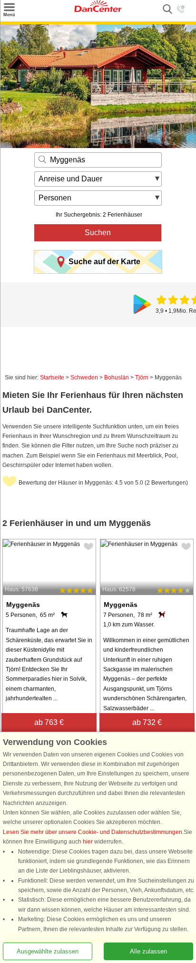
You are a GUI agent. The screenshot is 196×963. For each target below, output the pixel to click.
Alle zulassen (148, 951)
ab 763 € (49, 722)
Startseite (52, 377)
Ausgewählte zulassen (47, 951)
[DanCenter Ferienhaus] (98, 10)
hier (88, 841)
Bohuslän (116, 377)
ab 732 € (147, 722)
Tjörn (141, 377)
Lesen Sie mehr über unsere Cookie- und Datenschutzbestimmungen (92, 832)
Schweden (84, 377)
